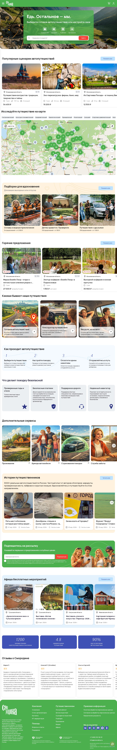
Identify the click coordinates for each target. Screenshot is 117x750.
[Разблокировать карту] (112, 126)
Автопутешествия (62, 713)
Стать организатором (39, 713)
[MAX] (102, 728)
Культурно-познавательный (24, 117)
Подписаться (61, 557)
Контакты (35, 716)
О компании (36, 710)
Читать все (106, 478)
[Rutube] (98, 728)
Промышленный (67, 117)
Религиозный (78, 117)
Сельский (87, 117)
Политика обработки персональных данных (98, 710)
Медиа (58, 724)
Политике (51, 563)
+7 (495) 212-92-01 (96, 737)
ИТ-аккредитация (38, 719)
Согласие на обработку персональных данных (99, 713)
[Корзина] (109, 3)
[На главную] (9, 3)
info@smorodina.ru (96, 740)
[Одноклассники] (106, 728)
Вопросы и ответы (38, 727)
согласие (12, 560)
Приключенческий (54, 117)
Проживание (60, 721)
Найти (83, 38)
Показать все (107, 59)
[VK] (85, 728)
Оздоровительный (41, 117)
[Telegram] (89, 728)
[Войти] (113, 3)
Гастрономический (8, 117)
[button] (104, 125)
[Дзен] (94, 728)
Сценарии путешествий (64, 716)
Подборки (59, 719)
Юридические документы (92, 716)
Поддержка (36, 730)
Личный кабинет (61, 710)
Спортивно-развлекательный (101, 117)
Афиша (58, 727)
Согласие (46, 562)
